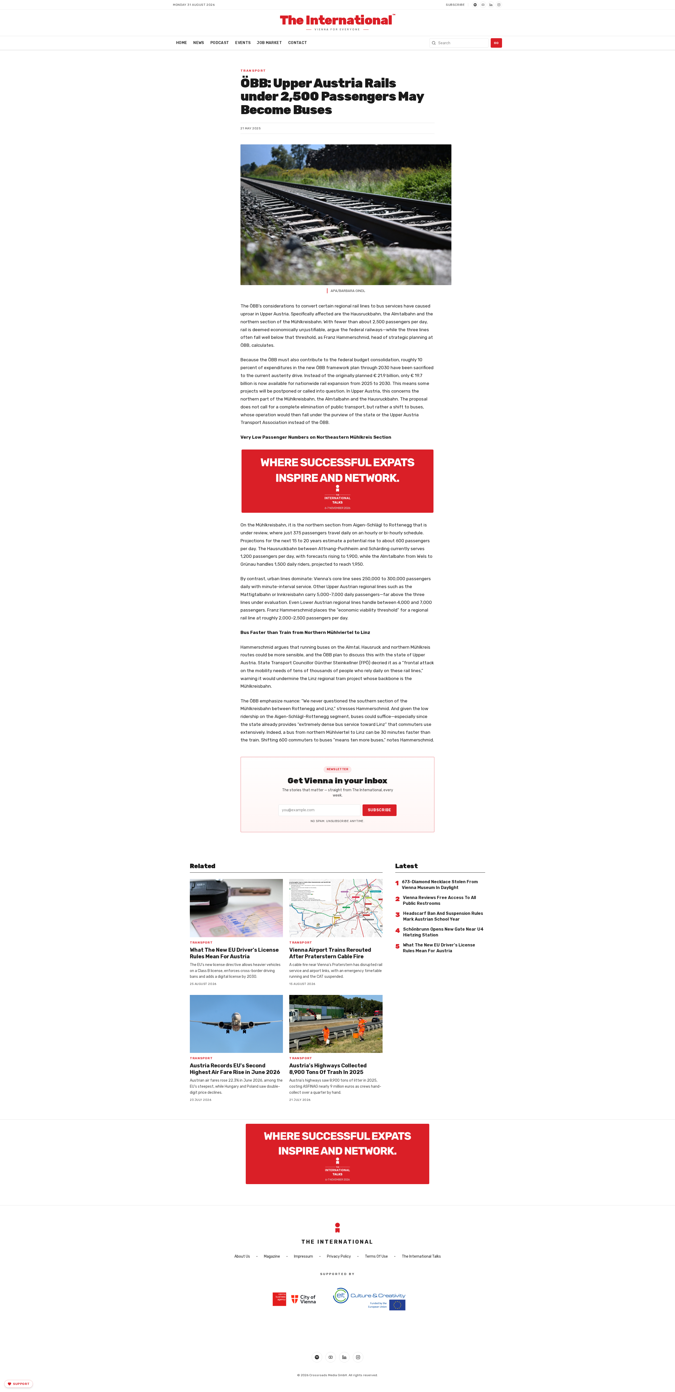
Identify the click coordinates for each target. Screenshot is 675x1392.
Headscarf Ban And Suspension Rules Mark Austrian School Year (443, 916)
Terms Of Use (376, 1256)
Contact (297, 43)
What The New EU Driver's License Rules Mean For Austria (234, 953)
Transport (253, 70)
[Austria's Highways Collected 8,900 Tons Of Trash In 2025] (335, 1024)
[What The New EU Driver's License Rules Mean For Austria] (236, 908)
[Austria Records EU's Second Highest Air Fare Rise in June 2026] (236, 1024)
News (198, 43)
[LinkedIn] (491, 5)
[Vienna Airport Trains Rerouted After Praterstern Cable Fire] (335, 908)
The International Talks (421, 1256)
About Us (242, 1256)
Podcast (219, 43)
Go (496, 43)
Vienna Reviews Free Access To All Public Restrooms (439, 900)
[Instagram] (499, 5)
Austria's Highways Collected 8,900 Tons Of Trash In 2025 (328, 1068)
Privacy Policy (339, 1256)
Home (181, 43)
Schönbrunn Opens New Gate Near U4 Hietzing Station (443, 932)
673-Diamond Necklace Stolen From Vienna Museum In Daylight (440, 884)
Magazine (272, 1256)
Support (21, 1384)
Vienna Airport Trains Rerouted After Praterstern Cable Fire (330, 953)
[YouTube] (483, 5)
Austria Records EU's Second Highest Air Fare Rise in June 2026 (235, 1068)
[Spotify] (475, 5)
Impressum (303, 1256)
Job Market (269, 43)
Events (242, 43)
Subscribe (455, 5)
